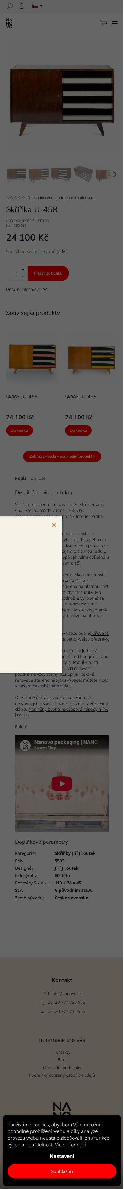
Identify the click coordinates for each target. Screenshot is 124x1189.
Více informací (70, 1144)
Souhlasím (62, 1171)
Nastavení (62, 1156)
